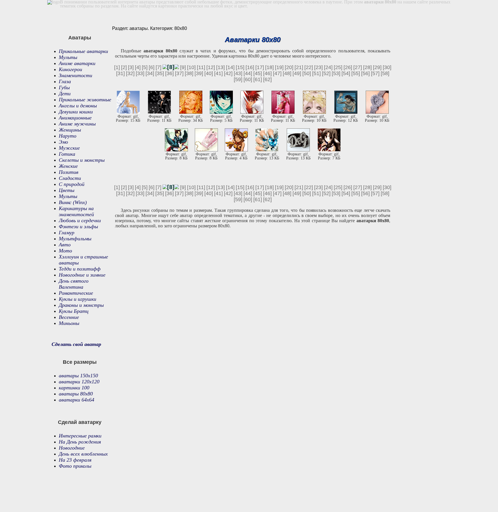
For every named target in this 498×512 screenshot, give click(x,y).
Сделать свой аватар (76, 344)
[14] (230, 67)
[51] (316, 73)
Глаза (65, 81)
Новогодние (72, 448)
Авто (65, 245)
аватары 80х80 (76, 394)
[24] (328, 67)
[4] (138, 67)
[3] (131, 67)
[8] (170, 67)
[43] (238, 73)
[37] (179, 73)
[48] (287, 73)
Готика (67, 154)
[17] (259, 67)
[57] (375, 73)
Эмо (63, 142)
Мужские (69, 148)
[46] (267, 73)
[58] (385, 73)
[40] (208, 73)
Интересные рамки (80, 436)
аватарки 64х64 (76, 400)
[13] (220, 67)
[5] (145, 67)
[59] (238, 79)
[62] (267, 79)
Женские (68, 166)
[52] (326, 73)
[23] (318, 67)
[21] (299, 67)
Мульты (68, 57)
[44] (248, 73)
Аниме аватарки (77, 63)
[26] (348, 67)
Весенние (69, 317)
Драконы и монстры (81, 305)
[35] (159, 73)
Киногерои (70, 69)
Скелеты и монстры (82, 160)
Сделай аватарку (79, 422)
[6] (151, 67)
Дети (65, 93)
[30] (387, 67)
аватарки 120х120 (79, 382)
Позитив (68, 172)
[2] (124, 67)
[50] (306, 73)
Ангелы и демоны (78, 106)
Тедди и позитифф (80, 269)
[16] (250, 67)
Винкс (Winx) (73, 202)
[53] (336, 73)
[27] (357, 67)
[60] (248, 79)
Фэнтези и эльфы (78, 226)
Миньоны (69, 323)
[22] (308, 67)
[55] (355, 73)
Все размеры (80, 362)
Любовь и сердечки (80, 220)
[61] (257, 79)
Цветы (66, 190)
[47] (277, 73)
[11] (201, 67)
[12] (210, 67)
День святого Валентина (73, 284)
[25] (338, 67)
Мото (65, 251)
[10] (191, 67)
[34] (150, 73)
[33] (140, 73)
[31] (120, 73)
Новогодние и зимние (82, 275)
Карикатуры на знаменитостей (76, 211)
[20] (289, 67)
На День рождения (80, 442)
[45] (257, 73)
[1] (117, 67)
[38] (189, 73)
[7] (158, 67)
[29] (377, 67)
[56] (365, 73)
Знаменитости (75, 75)
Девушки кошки (76, 112)
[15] (240, 67)
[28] (367, 67)
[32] (130, 73)
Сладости (70, 178)
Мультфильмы (75, 238)
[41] (218, 73)
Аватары (79, 38)
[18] (269, 67)
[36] (169, 73)
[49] (297, 73)
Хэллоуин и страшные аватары (83, 260)
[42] (228, 73)
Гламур (66, 232)
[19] (279, 67)
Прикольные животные (85, 99)
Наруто (67, 136)
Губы (64, 87)
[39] (199, 73)
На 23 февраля (75, 460)
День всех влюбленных (83, 454)
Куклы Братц (73, 311)
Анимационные (75, 118)
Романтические (76, 293)
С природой (71, 184)
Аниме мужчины (77, 124)
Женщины (70, 130)
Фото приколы (75, 466)
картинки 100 (74, 388)
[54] (346, 73)
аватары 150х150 (78, 375)
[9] (183, 67)
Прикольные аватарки (83, 51)
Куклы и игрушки (77, 299)
